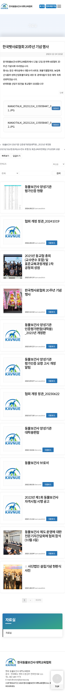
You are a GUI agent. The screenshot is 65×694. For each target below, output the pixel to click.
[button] (42, 6)
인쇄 (61, 92)
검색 (58, 173)
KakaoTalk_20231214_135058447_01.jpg (29, 108)
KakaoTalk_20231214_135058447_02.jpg (29, 125)
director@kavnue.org (20, 680)
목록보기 (5, 155)
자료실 (9, 633)
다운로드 (51, 242)
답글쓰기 (16, 155)
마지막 (38, 600)
